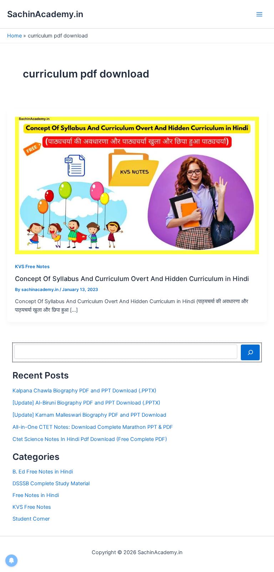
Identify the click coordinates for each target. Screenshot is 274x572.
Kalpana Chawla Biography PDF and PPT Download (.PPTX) (84, 390)
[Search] (250, 352)
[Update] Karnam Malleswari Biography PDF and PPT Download (89, 415)
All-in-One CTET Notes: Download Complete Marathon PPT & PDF (92, 427)
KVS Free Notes (32, 266)
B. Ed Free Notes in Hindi (42, 471)
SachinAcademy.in (45, 14)
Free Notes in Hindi (35, 495)
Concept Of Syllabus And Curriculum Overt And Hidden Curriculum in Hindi (132, 278)
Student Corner (31, 519)
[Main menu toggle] (259, 14)
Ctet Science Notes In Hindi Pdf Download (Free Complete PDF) (89, 439)
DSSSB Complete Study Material (51, 483)
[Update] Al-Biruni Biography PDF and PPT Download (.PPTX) (86, 403)
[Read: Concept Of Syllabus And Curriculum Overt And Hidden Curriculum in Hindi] (137, 185)
